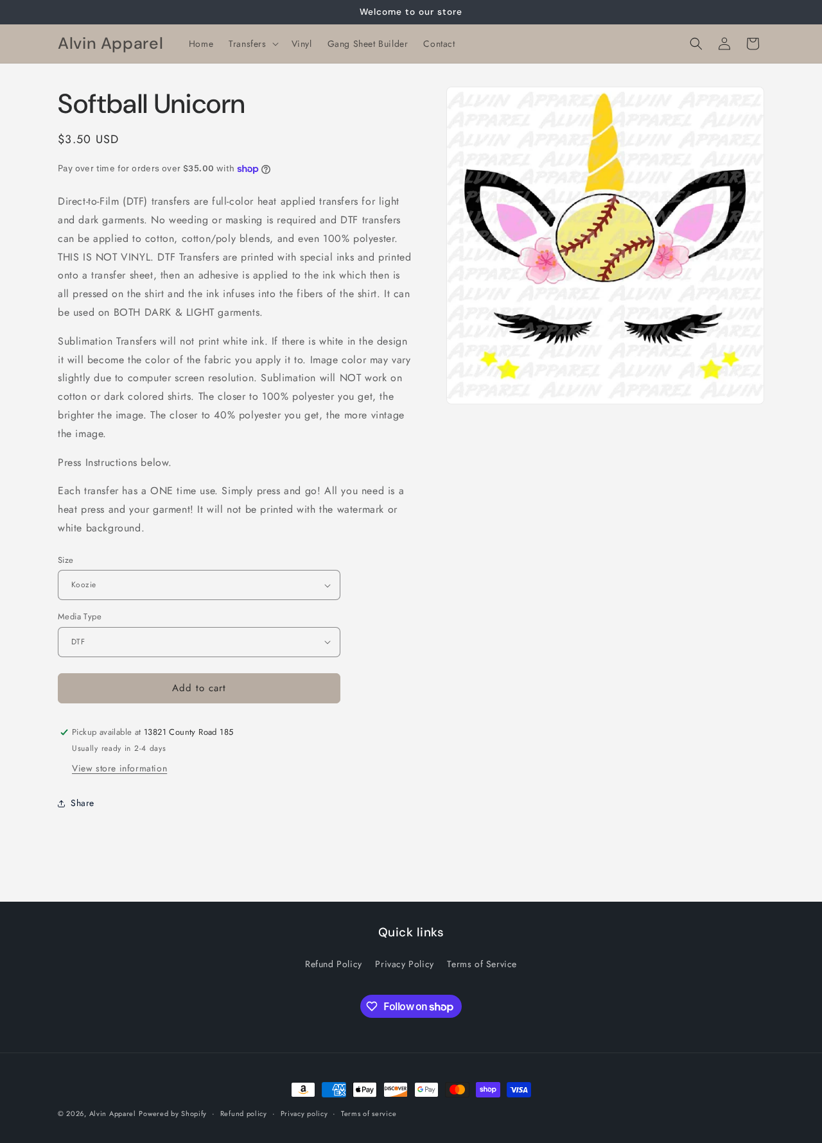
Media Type (79, 616)
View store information (119, 768)
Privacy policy (304, 1113)
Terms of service (368, 1113)
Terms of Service (482, 964)
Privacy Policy (404, 964)
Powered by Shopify (173, 1113)
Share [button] (82, 802)
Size (66, 560)
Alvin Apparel (112, 1113)
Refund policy (243, 1113)
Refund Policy (333, 964)
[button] (252, 43)
